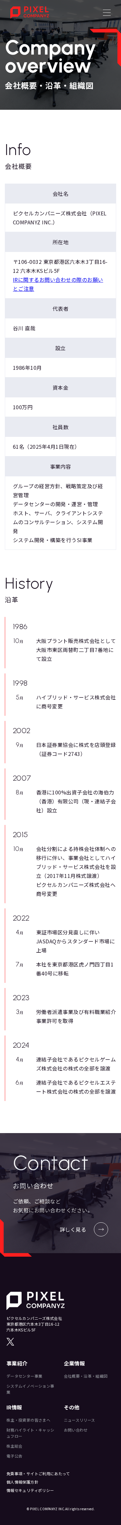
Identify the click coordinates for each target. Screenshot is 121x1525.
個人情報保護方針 (22, 1482)
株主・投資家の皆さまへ (28, 1420)
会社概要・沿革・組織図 (86, 1376)
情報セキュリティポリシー (30, 1490)
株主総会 (14, 1446)
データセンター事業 (24, 1376)
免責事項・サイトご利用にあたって (38, 1473)
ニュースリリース (79, 1420)
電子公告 (14, 1456)
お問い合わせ (76, 1430)
